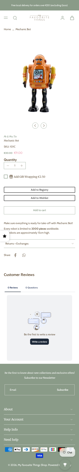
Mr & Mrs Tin (10, 136)
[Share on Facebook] (15, 255)
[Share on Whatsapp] (24, 255)
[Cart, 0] (71, 18)
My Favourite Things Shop (32, 464)
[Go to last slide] (35, 126)
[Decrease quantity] (8, 166)
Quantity (10, 160)
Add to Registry (39, 189)
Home (7, 29)
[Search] (15, 17)
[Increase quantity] (22, 166)
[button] (6, 17)
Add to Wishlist (39, 197)
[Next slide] (44, 126)
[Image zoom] (39, 81)
